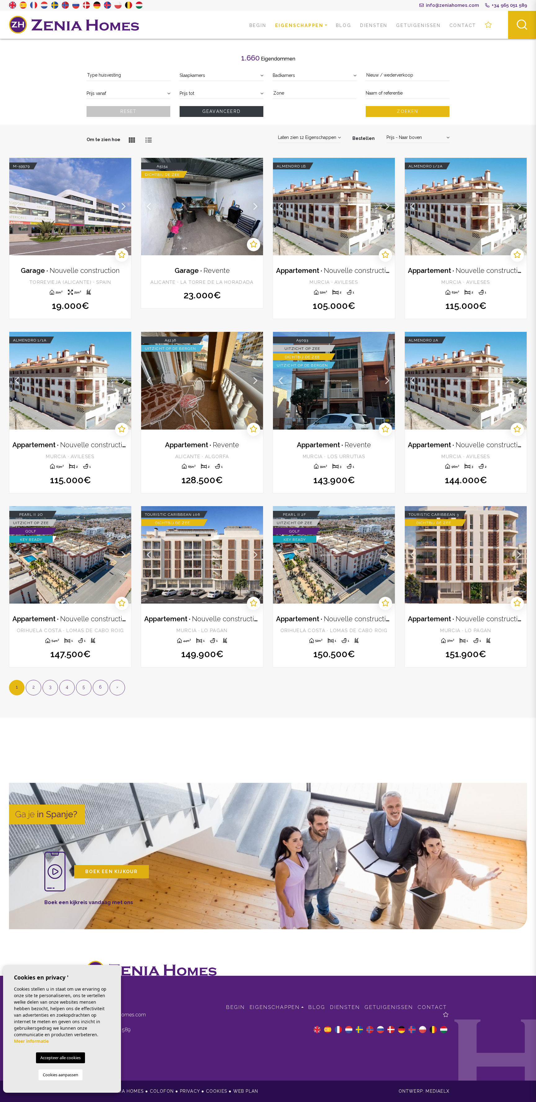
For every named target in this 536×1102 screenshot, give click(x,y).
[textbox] (128, 75)
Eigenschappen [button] (299, 25)
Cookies (216, 1091)
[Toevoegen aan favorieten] (121, 255)
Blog (343, 25)
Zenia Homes (74, 25)
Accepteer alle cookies (60, 1057)
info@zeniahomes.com (452, 5)
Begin (257, 25)
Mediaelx (437, 1091)
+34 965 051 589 (508, 5)
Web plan (245, 1091)
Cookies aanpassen (60, 1074)
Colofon (162, 1091)
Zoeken (407, 111)
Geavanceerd (221, 111)
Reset (128, 111)
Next (123, 206)
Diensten (373, 25)
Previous (17, 206)
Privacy (190, 1091)
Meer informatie (31, 1041)
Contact (462, 25)
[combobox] (128, 75)
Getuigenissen (418, 25)
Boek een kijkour (111, 871)
